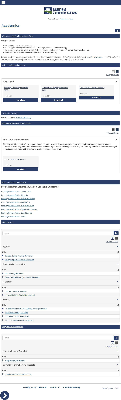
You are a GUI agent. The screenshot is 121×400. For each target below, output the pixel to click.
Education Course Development (17, 316)
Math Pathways (8, 222)
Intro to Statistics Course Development (20, 295)
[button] (116, 233)
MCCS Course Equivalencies (14, 159)
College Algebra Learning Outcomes (19, 256)
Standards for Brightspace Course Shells (55, 89)
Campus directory (71, 387)
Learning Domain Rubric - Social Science (16, 213)
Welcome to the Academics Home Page (17, 36)
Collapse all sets (112, 75)
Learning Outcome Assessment (14, 182)
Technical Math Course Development (19, 320)
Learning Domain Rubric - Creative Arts (16, 191)
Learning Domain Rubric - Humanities (15, 202)
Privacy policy (29, 387)
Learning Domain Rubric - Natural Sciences (17, 206)
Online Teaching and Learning (13, 65)
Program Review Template (15, 360)
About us (43, 387)
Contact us (55, 387)
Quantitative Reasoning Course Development (22, 277)
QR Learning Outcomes (14, 273)
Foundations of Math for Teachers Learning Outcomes (26, 309)
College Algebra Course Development (19, 260)
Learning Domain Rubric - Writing (13, 216)
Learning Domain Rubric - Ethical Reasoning (18, 199)
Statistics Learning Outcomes (16, 291)
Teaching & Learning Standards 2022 (16, 89)
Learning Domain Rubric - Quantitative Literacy (19, 209)
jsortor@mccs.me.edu (93, 57)
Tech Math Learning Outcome (16, 312)
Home (71, 19)
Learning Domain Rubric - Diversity (14, 195)
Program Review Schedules (12, 327)
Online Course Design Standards (92, 88)
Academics (63, 19)
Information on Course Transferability (16, 123)
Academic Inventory (9, 113)
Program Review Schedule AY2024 (18, 374)
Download (28, 100)
